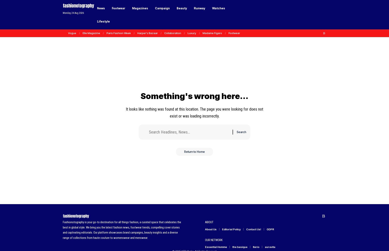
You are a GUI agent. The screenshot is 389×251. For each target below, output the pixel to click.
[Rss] (324, 33)
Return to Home (194, 151)
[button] (316, 14)
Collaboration (172, 33)
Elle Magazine (91, 33)
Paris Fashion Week (119, 33)
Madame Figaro (212, 33)
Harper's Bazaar (147, 33)
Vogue (72, 33)
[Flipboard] (320, 33)
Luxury (192, 33)
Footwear (234, 33)
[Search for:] (189, 132)
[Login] (307, 14)
